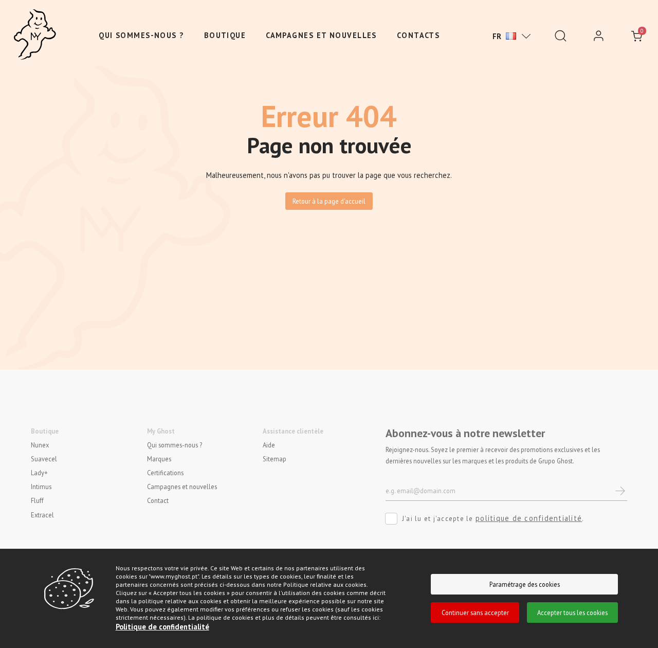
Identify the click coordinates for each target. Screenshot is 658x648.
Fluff (37, 500)
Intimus (41, 486)
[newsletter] (620, 490)
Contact (158, 500)
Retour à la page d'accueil (329, 201)
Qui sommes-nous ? (141, 35)
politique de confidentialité (529, 518)
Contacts (418, 35)
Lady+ (39, 473)
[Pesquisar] (560, 36)
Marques (159, 459)
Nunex (40, 445)
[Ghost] (35, 35)
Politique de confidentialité (162, 627)
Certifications (165, 473)
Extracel (42, 514)
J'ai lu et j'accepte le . (493, 518)
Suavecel (44, 459)
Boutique (225, 35)
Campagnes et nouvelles (321, 35)
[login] (598, 36)
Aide (269, 445)
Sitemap (274, 459)
